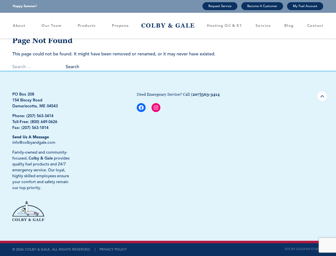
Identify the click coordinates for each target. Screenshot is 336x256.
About (19, 25)
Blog (289, 25)
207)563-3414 (206, 94)
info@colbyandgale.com (33, 142)
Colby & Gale (168, 25)
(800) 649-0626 (43, 121)
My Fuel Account (305, 6)
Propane (120, 25)
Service (263, 25)
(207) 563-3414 (39, 115)
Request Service (219, 6)
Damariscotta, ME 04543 (35, 106)
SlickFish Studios (310, 249)
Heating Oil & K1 (224, 25)
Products (87, 25)
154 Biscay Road (27, 100)
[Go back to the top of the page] (322, 96)
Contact (315, 25)
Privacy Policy (113, 249)
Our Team (51, 25)
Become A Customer (262, 6)
